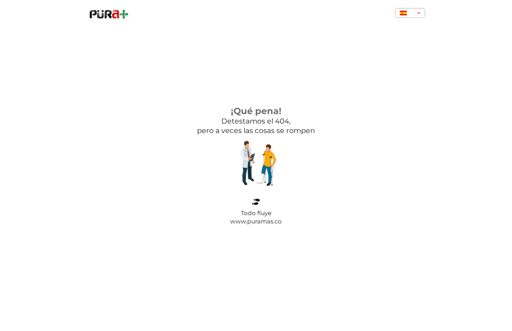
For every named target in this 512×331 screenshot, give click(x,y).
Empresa (229, 14)
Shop (257, 14)
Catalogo (320, 14)
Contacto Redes (364, 14)
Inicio (201, 14)
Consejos (286, 14)
